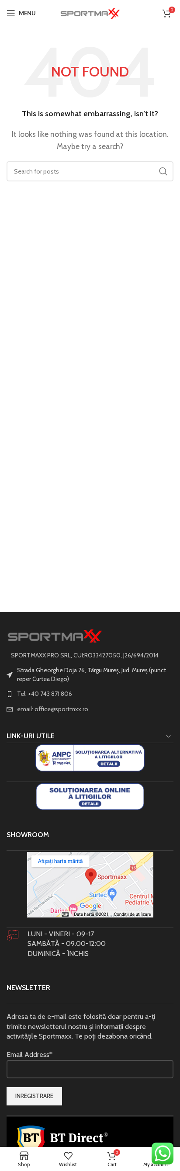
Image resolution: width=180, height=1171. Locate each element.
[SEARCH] (163, 171)
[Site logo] (90, 12)
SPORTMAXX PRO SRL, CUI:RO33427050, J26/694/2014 (85, 655)
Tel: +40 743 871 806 (44, 694)
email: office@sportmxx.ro (52, 709)
